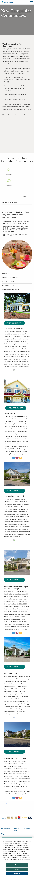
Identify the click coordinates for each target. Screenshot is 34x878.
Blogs (3, 834)
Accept (17, 864)
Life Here (28, 828)
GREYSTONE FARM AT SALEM (25, 195)
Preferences (17, 873)
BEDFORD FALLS (25, 173)
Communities (5, 828)
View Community (14, 323)
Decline (17, 869)
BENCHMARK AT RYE (9, 195)
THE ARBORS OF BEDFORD (8, 173)
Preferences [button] (27, 859)
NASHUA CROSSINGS (25, 184)
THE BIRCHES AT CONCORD (8, 184)
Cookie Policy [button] (15, 857)
